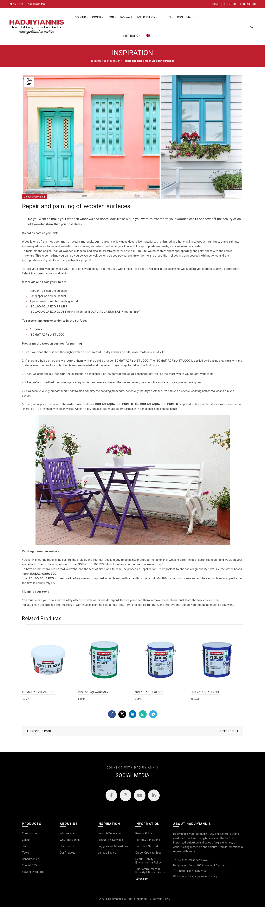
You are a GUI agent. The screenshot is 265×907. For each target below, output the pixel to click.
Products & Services (110, 839)
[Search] (252, 27)
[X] (122, 714)
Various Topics (107, 852)
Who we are (67, 833)
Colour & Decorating (34, 196)
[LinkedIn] (132, 714)
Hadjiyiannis (115, 898)
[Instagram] (125, 795)
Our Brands (67, 846)
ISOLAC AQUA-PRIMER (93, 692)
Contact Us (247, 4)
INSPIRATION (131, 35)
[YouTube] (139, 795)
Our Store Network (146, 846)
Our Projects (67, 852)
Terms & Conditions (147, 839)
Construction (103, 17)
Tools (25, 852)
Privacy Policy (143, 833)
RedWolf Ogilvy (161, 898)
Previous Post (41, 731)
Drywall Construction (137, 17)
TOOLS (166, 17)
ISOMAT (26, 699)
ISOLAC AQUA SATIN (205, 692)
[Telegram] (153, 714)
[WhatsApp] (143, 714)
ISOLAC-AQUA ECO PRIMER (49, 306)
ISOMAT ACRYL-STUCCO (39, 692)
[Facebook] (112, 714)
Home (215, 4)
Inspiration (113, 60)
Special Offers (31, 865)
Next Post (227, 731)
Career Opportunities (148, 852)
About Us (229, 4)
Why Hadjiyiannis (70, 839)
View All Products (33, 871)
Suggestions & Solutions (113, 846)
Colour (80, 17)
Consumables (187, 17)
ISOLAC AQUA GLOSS (148, 692)
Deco (25, 846)
